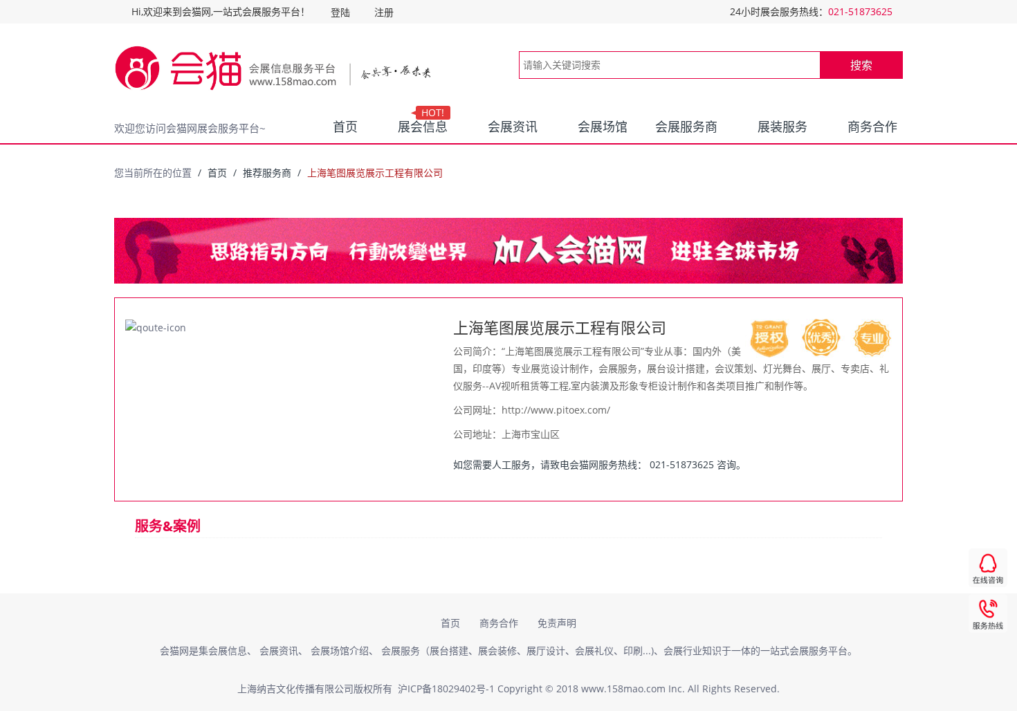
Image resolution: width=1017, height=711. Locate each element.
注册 (384, 12)
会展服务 (400, 650)
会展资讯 (513, 126)
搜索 (861, 65)
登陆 (340, 12)
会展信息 (227, 650)
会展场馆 (602, 126)
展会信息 (423, 124)
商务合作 (872, 126)
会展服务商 (686, 126)
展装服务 (782, 126)
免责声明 (557, 622)
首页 (345, 126)
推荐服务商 (267, 172)
